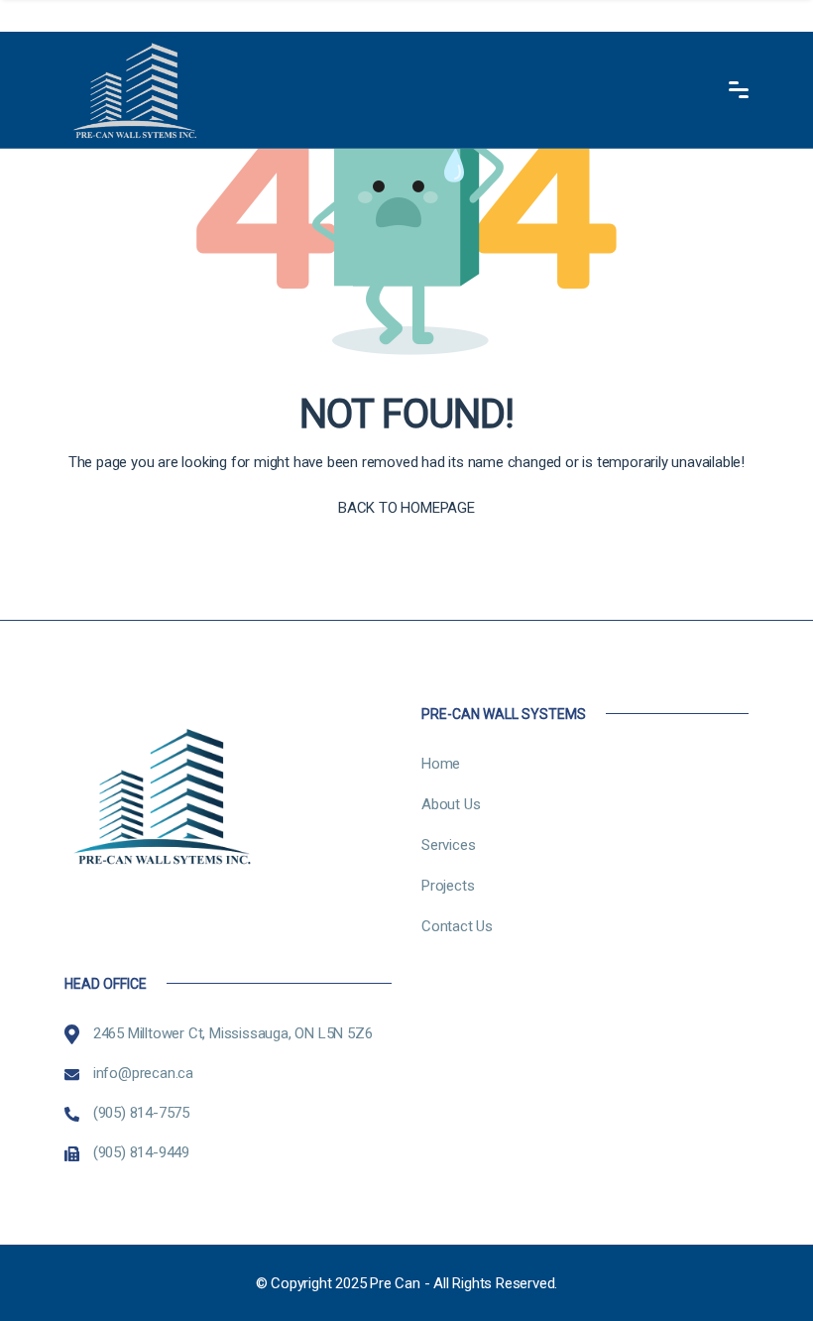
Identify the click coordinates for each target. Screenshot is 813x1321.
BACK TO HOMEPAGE (406, 508)
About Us (450, 804)
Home (440, 764)
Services (448, 845)
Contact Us (457, 926)
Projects (447, 886)
